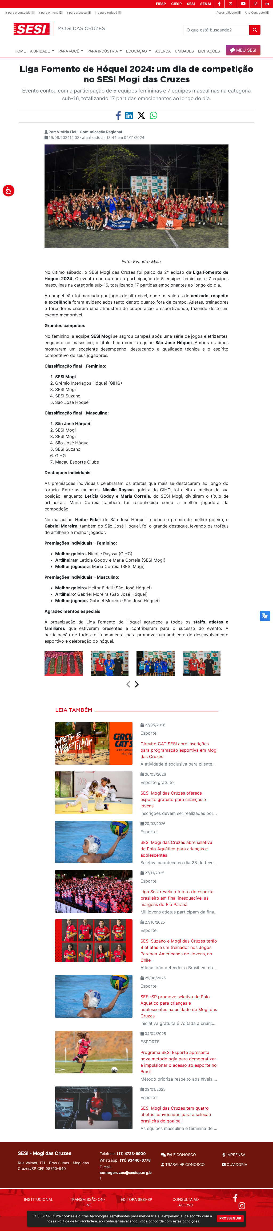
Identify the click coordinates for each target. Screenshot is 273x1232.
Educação (137, 51)
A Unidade (40, 51)
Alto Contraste (256, 12)
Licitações (209, 51)
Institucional (38, 1199)
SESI (191, 4)
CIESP (176, 4)
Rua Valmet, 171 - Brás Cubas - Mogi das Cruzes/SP (53, 1166)
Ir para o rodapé (108, 12)
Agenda (163, 51)
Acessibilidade (228, 12)
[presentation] (128, 684)
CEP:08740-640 (51, 1168)
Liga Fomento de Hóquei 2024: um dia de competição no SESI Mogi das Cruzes (136, 74)
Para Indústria (103, 51)
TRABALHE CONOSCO (184, 1164)
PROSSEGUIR (230, 1218)
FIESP (161, 4)
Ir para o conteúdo (19, 12)
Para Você (69, 51)
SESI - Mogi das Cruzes (44, 1153)
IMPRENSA (235, 1154)
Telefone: (123, 1153)
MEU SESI (245, 50)
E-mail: (126, 1172)
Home (20, 51)
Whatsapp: (125, 1160)
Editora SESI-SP (136, 1199)
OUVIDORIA (236, 1164)
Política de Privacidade (75, 1221)
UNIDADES (184, 51)
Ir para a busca (78, 12)
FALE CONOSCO (181, 1154)
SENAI (205, 4)
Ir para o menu (50, 12)
